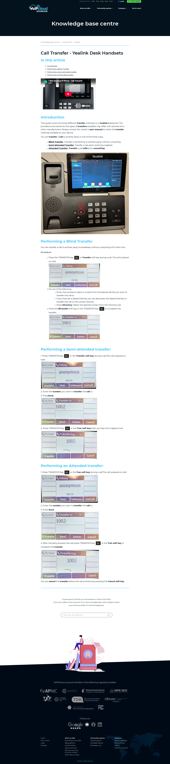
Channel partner (95, 740)
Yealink (77, 42)
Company (122, 8)
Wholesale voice (96, 745)
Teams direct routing (72, 755)
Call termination (70, 745)
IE (98, 1)
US (112, 1)
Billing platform (70, 743)
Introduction (52, 66)
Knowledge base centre (85, 23)
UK (107, 1)
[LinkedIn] (100, 724)
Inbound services (71, 748)
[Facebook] (93, 724)
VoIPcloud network (121, 748)
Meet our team (120, 743)
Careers (117, 745)
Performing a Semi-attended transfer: (62, 72)
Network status (84, 1)
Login (43, 743)
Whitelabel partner (96, 743)
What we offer (85, 8)
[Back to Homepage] (38, 8)
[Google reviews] (75, 726)
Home (43, 738)
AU (94, 1)
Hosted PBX (67, 42)
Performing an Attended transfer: (60, 75)
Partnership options (104, 8)
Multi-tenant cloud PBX (73, 740)
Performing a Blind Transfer (58, 69)
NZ (102, 1)
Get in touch (136, 8)
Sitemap (44, 745)
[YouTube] (87, 724)
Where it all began (121, 740)
